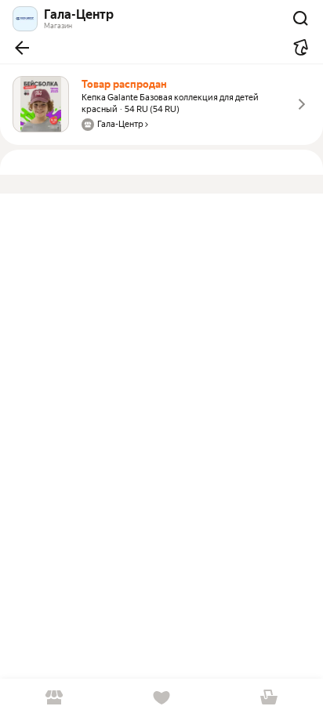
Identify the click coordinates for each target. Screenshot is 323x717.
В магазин (53, 698)
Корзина (269, 698)
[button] (22, 47)
